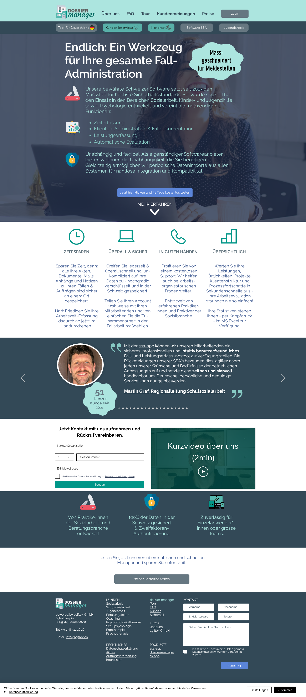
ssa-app (146, 345)
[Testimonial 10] (157, 408)
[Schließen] (301, 690)
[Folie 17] (179, 408)
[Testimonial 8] (145, 408)
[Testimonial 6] (134, 408)
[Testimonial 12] (164, 408)
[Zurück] (23, 378)
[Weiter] (283, 378)
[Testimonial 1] (149, 408)
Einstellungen (259, 690)
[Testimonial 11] (160, 408)
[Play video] (203, 471)
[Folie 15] (175, 408)
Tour (153, 603)
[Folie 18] (183, 408)
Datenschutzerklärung (23, 692)
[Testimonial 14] (172, 408)
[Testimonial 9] (153, 408)
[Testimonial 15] (119, 408)
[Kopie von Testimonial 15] (187, 408)
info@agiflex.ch (77, 637)
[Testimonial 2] (123, 408)
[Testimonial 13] (168, 408)
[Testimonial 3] (138, 408)
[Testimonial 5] (130, 408)
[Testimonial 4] (127, 408)
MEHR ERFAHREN (154, 204)
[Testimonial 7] (142, 408)
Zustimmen (285, 690)
